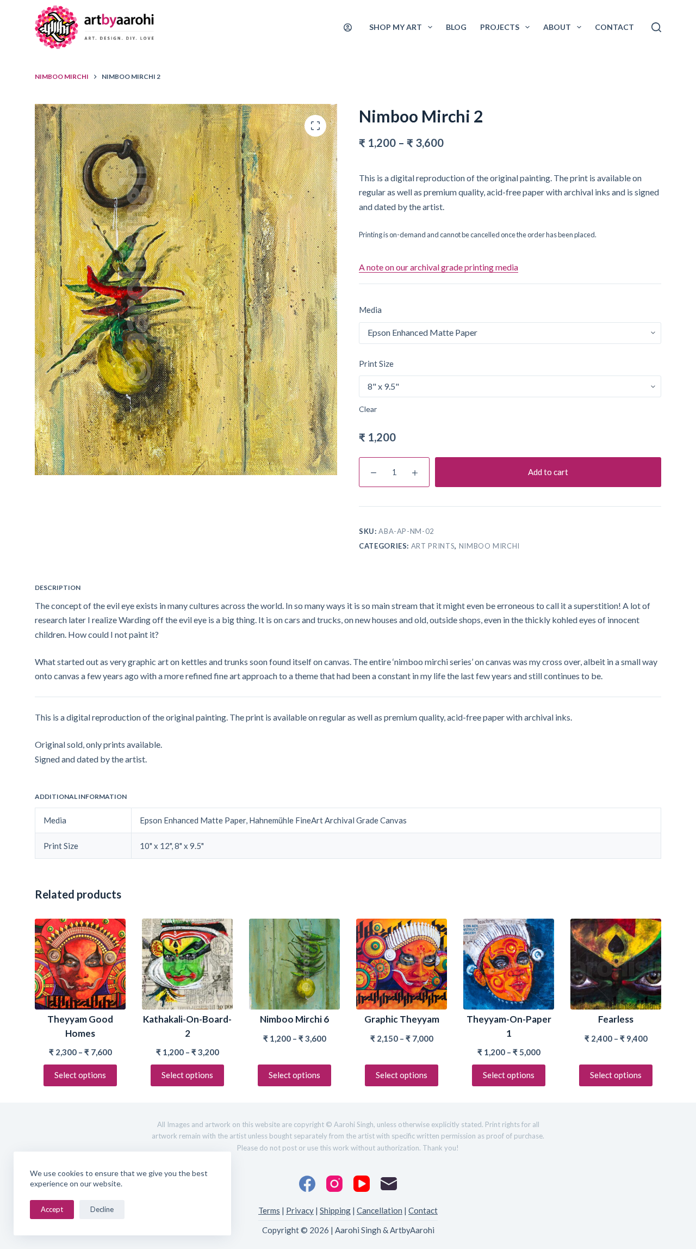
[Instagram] (334, 1184)
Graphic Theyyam (401, 1019)
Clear (368, 409)
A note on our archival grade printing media (438, 267)
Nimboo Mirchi (489, 546)
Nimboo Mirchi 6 (294, 1019)
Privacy (300, 1210)
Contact (614, 27)
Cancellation (379, 1210)
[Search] (656, 27)
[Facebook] (307, 1184)
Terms (269, 1210)
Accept (52, 1209)
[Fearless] (615, 964)
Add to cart (548, 472)
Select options (80, 1075)
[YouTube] (361, 1184)
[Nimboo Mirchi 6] (294, 964)
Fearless (615, 1019)
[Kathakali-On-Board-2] (187, 964)
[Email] (389, 1184)
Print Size (376, 363)
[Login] (348, 27)
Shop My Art (395, 27)
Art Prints (433, 546)
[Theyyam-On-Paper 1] (508, 964)
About (557, 27)
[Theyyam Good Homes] (80, 964)
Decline (102, 1209)
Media (370, 310)
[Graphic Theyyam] (401, 964)
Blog (456, 27)
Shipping (335, 1210)
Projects (499, 27)
